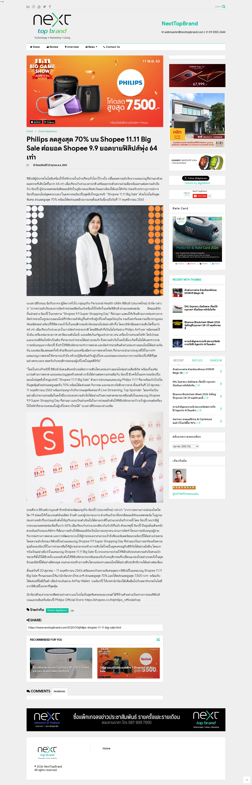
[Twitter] (44, 7)
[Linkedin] (28, 7)
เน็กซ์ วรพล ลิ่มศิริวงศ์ (184, 487)
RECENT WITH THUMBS (187, 279)
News (91, 46)
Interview (73, 46)
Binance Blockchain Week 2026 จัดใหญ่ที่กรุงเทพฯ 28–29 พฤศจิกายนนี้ (202, 325)
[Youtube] (39, 7)
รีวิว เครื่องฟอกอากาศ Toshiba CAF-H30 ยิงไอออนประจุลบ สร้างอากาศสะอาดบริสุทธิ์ (61, 669)
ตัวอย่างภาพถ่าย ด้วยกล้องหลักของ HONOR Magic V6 (200, 291)
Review (53, 46)
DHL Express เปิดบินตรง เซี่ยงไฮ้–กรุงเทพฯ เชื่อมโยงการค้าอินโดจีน (201, 308)
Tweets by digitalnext (197, 183)
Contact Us (112, 46)
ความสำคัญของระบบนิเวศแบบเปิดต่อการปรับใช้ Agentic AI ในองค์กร (202, 343)
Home (36, 46)
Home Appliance (48, 131)
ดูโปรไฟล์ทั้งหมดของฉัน (186, 494)
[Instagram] (33, 7)
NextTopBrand (179, 23)
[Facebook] (50, 7)
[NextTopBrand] (52, 39)
